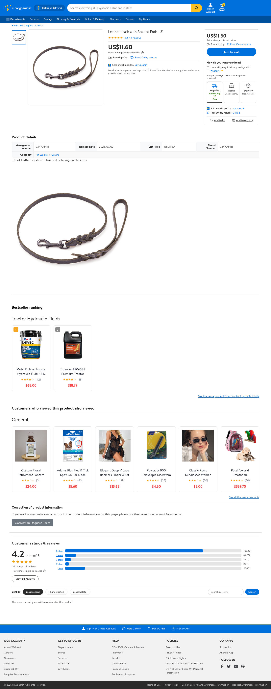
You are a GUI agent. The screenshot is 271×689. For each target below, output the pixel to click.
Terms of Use (173, 647)
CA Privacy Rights (176, 658)
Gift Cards (63, 669)
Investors (9, 663)
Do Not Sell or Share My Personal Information (205, 684)
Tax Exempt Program (123, 674)
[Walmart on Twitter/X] (229, 666)
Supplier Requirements (16, 674)
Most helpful (80, 592)
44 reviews (135, 37)
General (39, 25)
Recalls (115, 658)
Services (34, 19)
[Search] (196, 8)
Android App (226, 652)
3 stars (59, 559)
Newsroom (10, 658)
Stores (61, 652)
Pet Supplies (26, 25)
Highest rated (56, 592)
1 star (60, 568)
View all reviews (25, 579)
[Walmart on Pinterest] (243, 666)
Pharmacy (115, 19)
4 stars (59, 555)
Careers (130, 19)
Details (236, 112)
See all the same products (244, 497)
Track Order (158, 628)
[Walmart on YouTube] (236, 666)
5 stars (59, 550)
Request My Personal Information (184, 663)
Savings (48, 19)
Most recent (33, 592)
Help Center (134, 628)
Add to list (219, 120)
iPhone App (225, 647)
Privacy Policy (174, 652)
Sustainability (11, 669)
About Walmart (12, 647)
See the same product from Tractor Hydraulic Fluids (228, 396)
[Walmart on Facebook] (221, 666)
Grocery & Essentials (68, 19)
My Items (144, 19)
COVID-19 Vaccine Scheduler (128, 647)
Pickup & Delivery (95, 19)
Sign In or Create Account (101, 628)
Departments (17, 19)
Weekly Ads (182, 628)
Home (15, 25)
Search (252, 592)
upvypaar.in (141, 64)
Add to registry (244, 120)
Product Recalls (120, 669)
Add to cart (231, 52)
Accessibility (119, 663)
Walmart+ (63, 663)
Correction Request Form (32, 522)
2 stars (59, 564)
